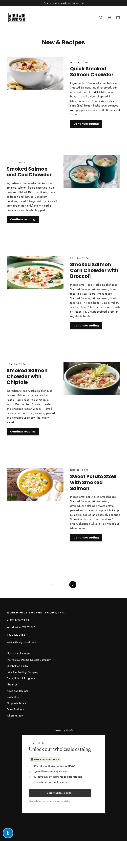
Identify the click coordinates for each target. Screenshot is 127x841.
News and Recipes (17, 691)
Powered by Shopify (63, 730)
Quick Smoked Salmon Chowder (91, 71)
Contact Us (13, 697)
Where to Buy (15, 715)
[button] (8, 833)
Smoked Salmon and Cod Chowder (29, 171)
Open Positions (15, 709)
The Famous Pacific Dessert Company (29, 660)
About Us (12, 684)
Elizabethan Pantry (17, 666)
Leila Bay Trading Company (23, 672)
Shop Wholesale (16, 703)
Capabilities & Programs (21, 678)
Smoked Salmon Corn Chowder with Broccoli (94, 270)
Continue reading (86, 124)
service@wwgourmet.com (21, 642)
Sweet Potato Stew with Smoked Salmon (93, 482)
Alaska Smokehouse (18, 653)
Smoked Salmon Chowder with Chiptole (27, 376)
